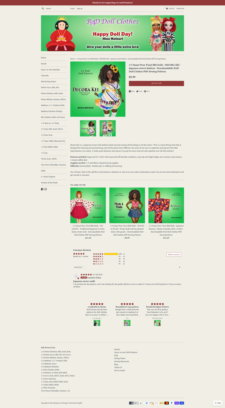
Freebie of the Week (49, 182)
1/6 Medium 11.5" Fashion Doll (54, 360)
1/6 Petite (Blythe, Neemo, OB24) (55, 357)
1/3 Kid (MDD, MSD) (49, 147)
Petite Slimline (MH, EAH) (52, 93)
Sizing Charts (119, 358)
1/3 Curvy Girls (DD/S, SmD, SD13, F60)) (58, 375)
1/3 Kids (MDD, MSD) (50, 384)
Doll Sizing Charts (48, 81)
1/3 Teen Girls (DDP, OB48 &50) (54, 381)
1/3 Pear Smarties (48, 378)
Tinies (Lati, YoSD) (49, 158)
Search (44, 63)
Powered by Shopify (75, 403)
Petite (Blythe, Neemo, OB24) (53, 99)
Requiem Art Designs (61, 403)
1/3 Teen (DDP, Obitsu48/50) (53, 141)
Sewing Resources (121, 361)
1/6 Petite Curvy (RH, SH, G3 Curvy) (56, 354)
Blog (116, 364)
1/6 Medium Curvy (48, 363)
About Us (118, 367)
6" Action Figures (48, 176)
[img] (86, 274)
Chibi (43, 170)
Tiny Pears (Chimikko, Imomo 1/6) (55, 390)
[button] (98, 254)
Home (43, 57)
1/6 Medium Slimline (50, 366)
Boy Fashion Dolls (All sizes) (53, 117)
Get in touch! (119, 370)
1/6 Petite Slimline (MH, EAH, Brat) (56, 351)
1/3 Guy (44, 153)
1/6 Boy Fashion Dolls (50, 369)
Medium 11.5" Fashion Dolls (53, 105)
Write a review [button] (174, 254)
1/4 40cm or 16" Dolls (50, 123)
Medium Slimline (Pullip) (51, 111)
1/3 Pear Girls (46, 135)
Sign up (79, 8)
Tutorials (45, 75)
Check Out (180, 8)
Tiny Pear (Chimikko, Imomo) (53, 164)
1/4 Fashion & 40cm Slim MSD (54, 372)
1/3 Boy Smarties (48, 387)
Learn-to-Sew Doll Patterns (125, 352)
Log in (72, 8)
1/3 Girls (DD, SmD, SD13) (52, 129)
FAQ (116, 355)
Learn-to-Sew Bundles (50, 69)
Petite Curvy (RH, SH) (50, 87)
